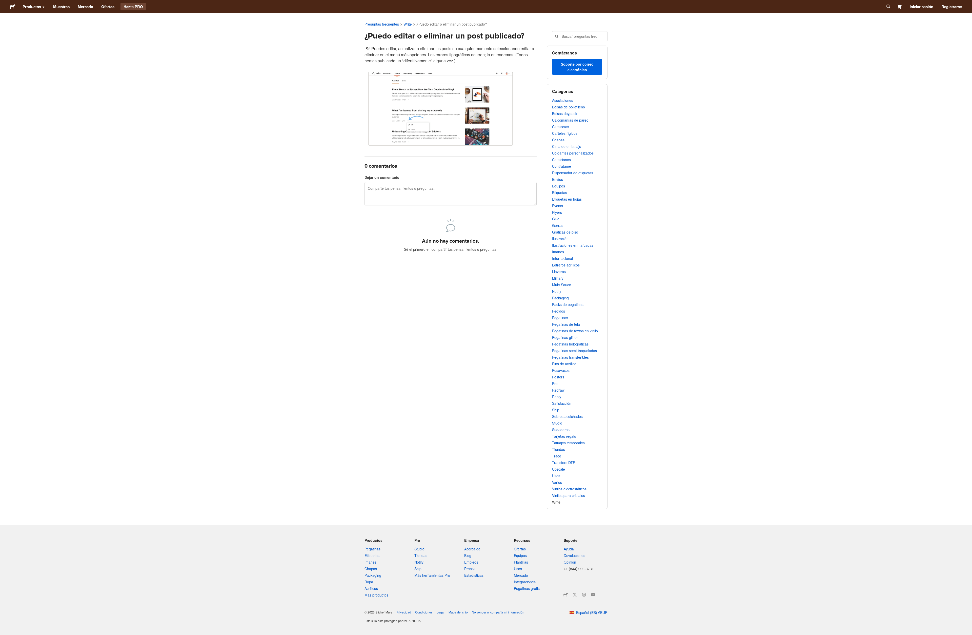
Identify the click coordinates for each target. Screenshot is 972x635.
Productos (32, 6)
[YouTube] (593, 595)
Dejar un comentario (381, 177)
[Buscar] (888, 6)
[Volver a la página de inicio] (12, 6)
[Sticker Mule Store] (566, 595)
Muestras (61, 6)
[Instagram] (584, 595)
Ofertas (107, 6)
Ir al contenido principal (4, 4)
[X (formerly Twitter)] (575, 595)
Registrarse (951, 6)
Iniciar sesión (921, 6)
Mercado (85, 6)
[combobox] (580, 36)
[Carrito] (900, 6)
